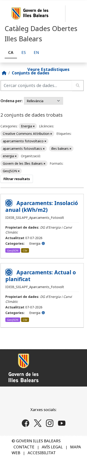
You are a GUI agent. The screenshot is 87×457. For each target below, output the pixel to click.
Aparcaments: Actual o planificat (40, 276)
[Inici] (4, 73)
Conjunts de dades (30, 73)
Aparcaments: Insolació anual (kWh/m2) (41, 206)
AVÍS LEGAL (52, 447)
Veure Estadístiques (48, 69)
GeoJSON (12, 250)
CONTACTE (23, 447)
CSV (25, 250)
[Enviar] (78, 85)
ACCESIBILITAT (42, 452)
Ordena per (11, 100)
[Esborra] (34, 126)
